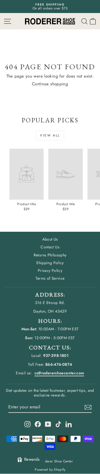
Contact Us (50, 247)
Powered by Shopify (50, 469)
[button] (93, 21)
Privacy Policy (50, 270)
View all (50, 135)
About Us (50, 239)
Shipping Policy (50, 263)
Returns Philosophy (50, 255)
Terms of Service (50, 278)
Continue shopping (50, 84)
